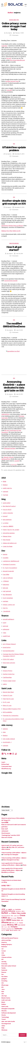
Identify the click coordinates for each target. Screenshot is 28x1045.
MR (15, 925)
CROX (4, 918)
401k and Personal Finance (9, 938)
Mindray (10, 925)
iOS (14, 143)
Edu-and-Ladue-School (8, 966)
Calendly (9, 90)
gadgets (4, 978)
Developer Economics (9, 564)
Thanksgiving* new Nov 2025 (10, 835)
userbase (5, 601)
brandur (5, 554)
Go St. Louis (6, 702)
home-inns (16, 920)
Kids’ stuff (4, 829)
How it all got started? (14, 248)
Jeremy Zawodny (8, 513)
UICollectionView (14, 464)
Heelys (19, 918)
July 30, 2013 (19, 253)
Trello (4, 632)
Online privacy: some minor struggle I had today (14, 26)
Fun (2, 974)
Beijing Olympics (6, 944)
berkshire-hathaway (8, 911)
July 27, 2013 (19, 330)
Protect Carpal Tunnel (9, 681)
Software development (8, 1013)
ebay (4, 732)
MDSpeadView (5, 459)
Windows (4, 1030)
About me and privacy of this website (12, 818)
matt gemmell (7, 591)
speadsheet (18, 470)
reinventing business (9, 533)
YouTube (5, 495)
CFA (9, 913)
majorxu (10, 33)
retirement (4, 831)
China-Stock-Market (5, 915)
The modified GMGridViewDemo (14, 325)
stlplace (8, 1042)
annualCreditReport (8, 619)
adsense (5, 729)
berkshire (18, 909)
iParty (24, 865)
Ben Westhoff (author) (9, 506)
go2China (4, 826)
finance (3, 972)
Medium (5, 485)
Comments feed (6, 766)
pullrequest (6, 629)
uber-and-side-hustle (8, 1021)
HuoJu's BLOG (7, 509)
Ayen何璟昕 (4, 822)
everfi (4, 622)
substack (5, 491)
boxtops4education (8, 651)
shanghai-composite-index (7, 928)
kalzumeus (6, 584)
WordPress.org (6, 768)
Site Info (4, 1011)
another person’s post (12, 81)
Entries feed (5, 764)
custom (5, 470)
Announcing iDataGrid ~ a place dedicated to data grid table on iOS (14, 386)
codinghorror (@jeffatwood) (11, 561)
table (23, 470)
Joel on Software (8, 578)
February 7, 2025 (19, 33)
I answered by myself (10, 281)
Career (3, 951)
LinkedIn (4, 46)
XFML (19, 930)
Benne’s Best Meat (8, 692)
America (4, 942)
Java (3, 989)
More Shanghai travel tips (11, 860)
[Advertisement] (14, 789)
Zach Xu (5, 608)
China (13, 913)
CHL (12, 915)
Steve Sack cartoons (9, 662)
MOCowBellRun (7, 712)
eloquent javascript (8, 571)
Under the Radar (7, 546)
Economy (4, 963)
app (7, 909)
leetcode (5, 588)
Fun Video (4, 976)
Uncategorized (14, 243)
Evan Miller (6, 574)
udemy (5, 684)
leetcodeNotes (7, 519)
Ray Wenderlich (7, 594)
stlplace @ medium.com (10, 543)
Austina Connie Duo (8, 674)
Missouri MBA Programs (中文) (12, 709)
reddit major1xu (7, 488)
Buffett (4, 913)
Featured (4, 970)
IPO (2, 987)
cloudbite (5, 557)
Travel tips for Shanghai (10, 854)
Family (3, 968)
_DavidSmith (6, 611)
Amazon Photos (7, 670)
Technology (5, 1017)
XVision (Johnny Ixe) (9, 604)
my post (8, 58)
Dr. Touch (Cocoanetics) (10, 568)
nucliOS (17, 461)
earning (3, 961)
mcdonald (3, 925)
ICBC (22, 920)
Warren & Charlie (6, 837)
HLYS (3, 920)
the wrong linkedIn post (17, 60)
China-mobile (21, 913)
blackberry (18, 911)
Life (2, 993)
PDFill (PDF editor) (8, 659)
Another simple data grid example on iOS (14, 202)
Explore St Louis (7, 695)
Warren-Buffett (14, 930)
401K (3, 909)
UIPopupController (10, 448)
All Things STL (5, 820)
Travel (3, 1019)
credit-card (16, 915)
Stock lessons (5, 833)
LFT (17, 922)
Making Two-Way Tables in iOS (10, 231)
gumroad (5, 626)
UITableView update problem (14, 149)
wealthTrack (6, 636)
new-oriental (21, 925)
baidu (14, 909)
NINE (2, 926)
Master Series (5, 998)
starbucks (18, 929)
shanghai (14, 927)
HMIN (8, 920)
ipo (10, 922)
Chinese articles (6, 957)
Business (4, 946)
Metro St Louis (7, 705)
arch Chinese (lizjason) (9, 644)
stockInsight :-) (7, 742)
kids (2, 991)
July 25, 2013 (19, 394)
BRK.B (23, 911)
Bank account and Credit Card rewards (13, 824)
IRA (13, 922)
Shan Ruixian (6, 539)
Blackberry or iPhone (7, 872)
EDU (9, 918)
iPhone (5, 922)
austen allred (6, 503)
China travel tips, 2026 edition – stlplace (13, 852)
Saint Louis (4, 1006)
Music (3, 1002)
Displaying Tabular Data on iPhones (12, 226)
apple (10, 909)
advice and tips (14, 19)
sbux (9, 926)
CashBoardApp (7, 677)
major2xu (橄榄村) (8, 526)
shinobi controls (8, 457)
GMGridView (5, 414)
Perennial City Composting (10, 715)
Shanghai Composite (7, 1008)
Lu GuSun (5, 523)
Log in (3, 762)
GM (11, 918)
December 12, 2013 (19, 154)
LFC (15, 922)
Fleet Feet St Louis (8, 699)
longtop (21, 922)
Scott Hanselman (8, 598)
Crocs (22, 915)
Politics (3, 1004)
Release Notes (7, 536)
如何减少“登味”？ (6, 885)
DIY (2, 959)
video (3, 1025)
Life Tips (4, 996)
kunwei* (5, 516)
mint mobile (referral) (9, 739)
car (2, 948)
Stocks (3, 1015)
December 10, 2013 (19, 207)
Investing (4, 981)
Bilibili (4, 481)
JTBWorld (6, 581)
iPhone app (4, 985)
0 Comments (15, 35)
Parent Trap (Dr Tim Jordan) (11, 529)
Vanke (7, 930)
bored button (7, 647)
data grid (10, 470)
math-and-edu (6, 1000)
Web (2, 1028)
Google (14, 918)
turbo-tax (3, 930)
